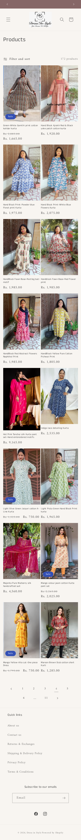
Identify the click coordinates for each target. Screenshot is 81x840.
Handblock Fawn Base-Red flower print (58, 281)
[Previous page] (11, 688)
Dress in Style (34, 833)
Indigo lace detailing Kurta (55, 428)
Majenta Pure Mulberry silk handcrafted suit (17, 585)
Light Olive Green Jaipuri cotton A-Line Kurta (21, 510)
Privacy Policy (16, 762)
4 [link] (56, 688)
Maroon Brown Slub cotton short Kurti (57, 664)
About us (13, 725)
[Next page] (57, 698)
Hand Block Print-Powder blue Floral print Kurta (19, 206)
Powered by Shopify (52, 833)
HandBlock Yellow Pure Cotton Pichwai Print (56, 355)
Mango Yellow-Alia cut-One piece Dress (20, 664)
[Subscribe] (63, 798)
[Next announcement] (74, 4)
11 (46, 698)
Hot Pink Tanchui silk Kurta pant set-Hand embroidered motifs (20, 436)
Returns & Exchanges (21, 744)
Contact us (14, 735)
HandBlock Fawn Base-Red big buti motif (21, 281)
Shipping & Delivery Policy (25, 753)
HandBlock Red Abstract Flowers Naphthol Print (20, 355)
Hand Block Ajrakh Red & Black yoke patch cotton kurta (57, 127)
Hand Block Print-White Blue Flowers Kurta (56, 206)
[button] (8, 19)
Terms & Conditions (21, 771)
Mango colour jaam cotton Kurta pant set (57, 585)
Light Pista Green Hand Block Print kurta (59, 510)
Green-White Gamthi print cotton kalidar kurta (20, 127)
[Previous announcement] (7, 4)
